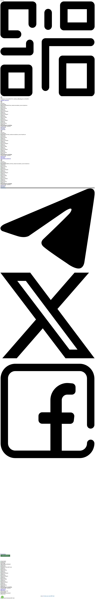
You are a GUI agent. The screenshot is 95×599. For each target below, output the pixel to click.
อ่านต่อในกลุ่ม (3, 187)
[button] (47, 508)
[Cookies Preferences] (2, 597)
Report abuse (3, 554)
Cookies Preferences (5, 555)
